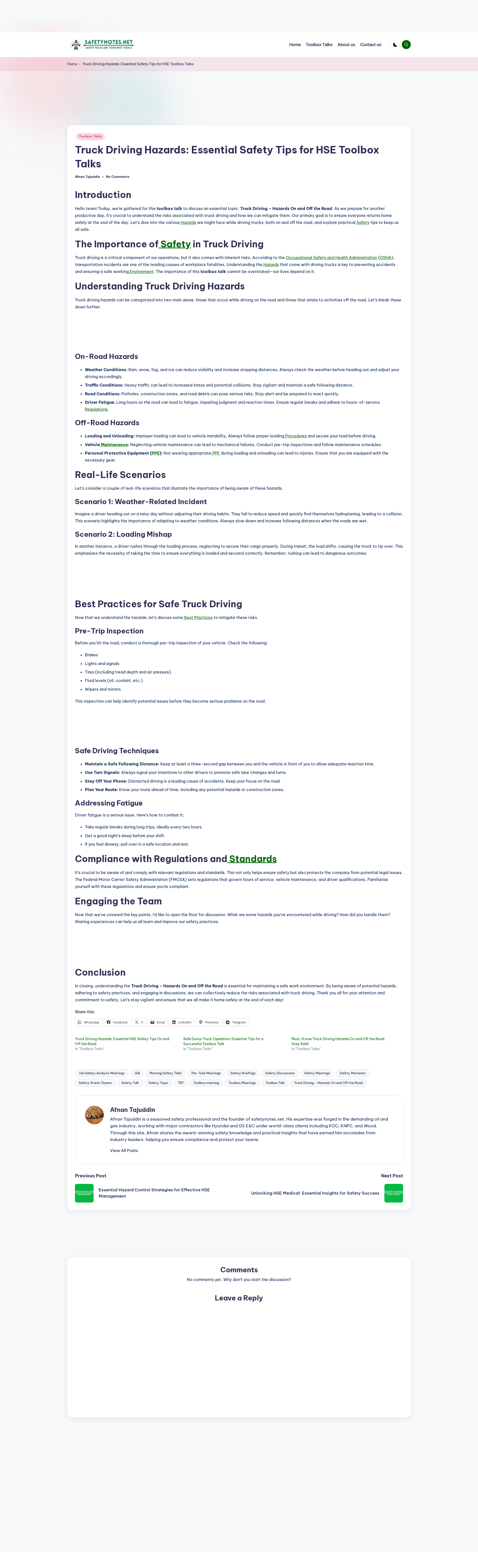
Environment (141, 271)
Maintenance (114, 444)
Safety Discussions (280, 1073)
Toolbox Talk (275, 1083)
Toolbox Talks (90, 136)
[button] (124, 1150)
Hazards (188, 222)
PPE (156, 453)
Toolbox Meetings (242, 1083)
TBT (181, 1083)
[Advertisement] (149, 16)
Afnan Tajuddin (132, 1109)
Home (72, 64)
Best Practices (198, 617)
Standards (252, 859)
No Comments (117, 177)
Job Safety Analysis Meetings (102, 1073)
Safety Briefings (243, 1073)
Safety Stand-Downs (95, 1083)
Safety (362, 222)
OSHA (385, 257)
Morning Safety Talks (166, 1073)
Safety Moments (353, 1073)
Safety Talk (130, 1083)
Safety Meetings (317, 1073)
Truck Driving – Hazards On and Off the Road (328, 1083)
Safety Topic (158, 1083)
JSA (137, 1073)
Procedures (295, 435)
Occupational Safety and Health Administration (331, 257)
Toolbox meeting (206, 1083)
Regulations (96, 409)
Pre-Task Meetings (206, 1073)
